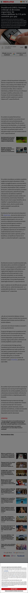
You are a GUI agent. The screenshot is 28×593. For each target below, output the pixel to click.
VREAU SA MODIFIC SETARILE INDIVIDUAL (14, 590)
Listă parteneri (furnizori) (4, 586)
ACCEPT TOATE (14, 589)
